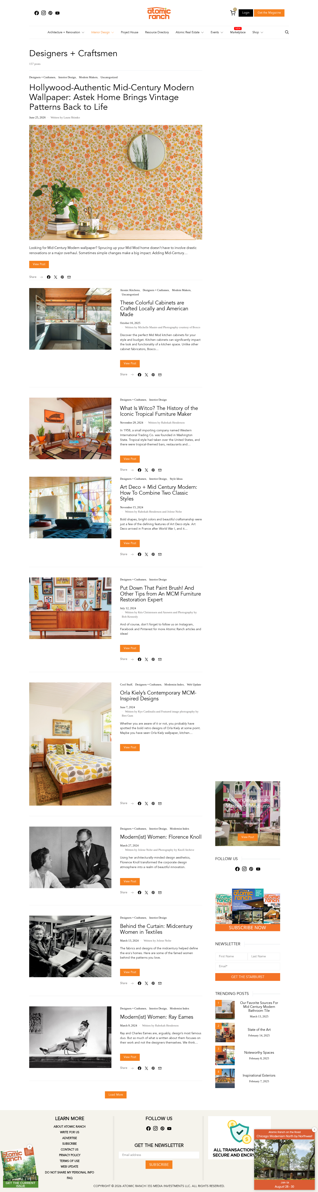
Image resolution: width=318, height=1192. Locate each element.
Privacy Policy (69, 1155)
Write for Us (69, 1132)
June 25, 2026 (37, 117)
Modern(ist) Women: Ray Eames (156, 1017)
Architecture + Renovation (64, 32)
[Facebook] (37, 13)
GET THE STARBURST (247, 977)
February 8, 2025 (259, 1058)
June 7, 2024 (127, 707)
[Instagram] (43, 13)
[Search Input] (287, 32)
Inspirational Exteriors (259, 1075)
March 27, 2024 (129, 845)
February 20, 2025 (248, 814)
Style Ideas (176, 478)
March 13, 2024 (129, 940)
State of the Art (259, 1029)
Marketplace (238, 32)
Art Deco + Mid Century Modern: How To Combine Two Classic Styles (158, 493)
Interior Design (100, 32)
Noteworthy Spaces (259, 1052)
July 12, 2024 (128, 608)
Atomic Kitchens (130, 290)
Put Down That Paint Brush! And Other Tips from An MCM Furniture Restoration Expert (160, 594)
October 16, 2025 (130, 323)
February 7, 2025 (259, 1081)
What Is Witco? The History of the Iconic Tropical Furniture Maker (159, 411)
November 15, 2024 (131, 507)
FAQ (69, 1178)
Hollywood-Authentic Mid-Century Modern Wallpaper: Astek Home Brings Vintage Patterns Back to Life (111, 97)
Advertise (69, 1138)
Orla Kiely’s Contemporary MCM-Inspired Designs (158, 695)
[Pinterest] (50, 13)
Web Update (194, 684)
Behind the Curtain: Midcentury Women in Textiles (156, 929)
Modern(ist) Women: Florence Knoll (161, 837)
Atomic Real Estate (187, 32)
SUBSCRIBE (159, 1164)
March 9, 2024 (128, 1025)
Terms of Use (70, 1161)
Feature (236, 791)
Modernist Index (174, 684)
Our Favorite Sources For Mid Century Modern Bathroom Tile (259, 1007)
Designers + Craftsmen (42, 77)
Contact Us (69, 1150)
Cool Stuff (126, 684)
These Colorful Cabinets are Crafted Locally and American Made (154, 308)
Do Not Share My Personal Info (69, 1172)
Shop (255, 32)
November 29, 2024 (131, 422)
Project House (129, 32)
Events (215, 32)
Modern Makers (88, 77)
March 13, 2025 (259, 1016)
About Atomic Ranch (69, 1127)
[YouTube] (57, 13)
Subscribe (69, 1144)
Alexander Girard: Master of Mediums (248, 803)
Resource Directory (157, 32)
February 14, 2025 (259, 1035)
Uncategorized (109, 77)
